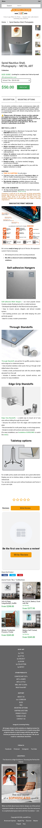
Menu (3, 1)
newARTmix (27, 817)
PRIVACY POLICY (21, 713)
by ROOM (21, 661)
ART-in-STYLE (21, 682)
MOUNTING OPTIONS (26, 99)
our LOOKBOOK (21, 699)
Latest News (21, 756)
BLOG (21, 702)
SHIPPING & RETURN (21, 710)
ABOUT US (21, 697)
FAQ (21, 705)
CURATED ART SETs (21, 676)
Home (4, 22)
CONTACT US (21, 719)
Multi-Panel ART (21, 687)
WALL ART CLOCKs (21, 685)
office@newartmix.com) (9, 77)
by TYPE (21, 653)
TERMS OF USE (21, 716)
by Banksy (26, 605)
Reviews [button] (5, 508)
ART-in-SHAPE (21, 679)
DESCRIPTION (8, 99)
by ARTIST (21, 667)
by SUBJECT (21, 659)
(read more (21, 191)
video (6, 435)
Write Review (25, 508)
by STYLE (21, 656)
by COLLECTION (21, 664)
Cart (39, 1)
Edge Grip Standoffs (9, 418)
